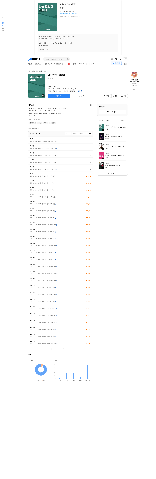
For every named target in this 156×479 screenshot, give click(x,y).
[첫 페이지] (51, 349)
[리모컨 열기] (3, 18)
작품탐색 (3, 25)
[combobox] (68, 133)
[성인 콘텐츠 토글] (125, 64)
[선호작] (116, 58)
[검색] (68, 59)
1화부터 (38, 133)
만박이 (51, 78)
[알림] (120, 58)
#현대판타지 (32, 123)
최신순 (32, 133)
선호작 (3, 30)
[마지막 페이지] (70, 349)
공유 (124, 96)
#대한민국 (52, 123)
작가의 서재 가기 (111, 112)
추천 (116, 96)
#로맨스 (45, 123)
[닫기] (120, 63)
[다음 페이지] (67, 349)
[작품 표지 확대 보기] (37, 86)
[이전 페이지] (54, 349)
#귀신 (39, 123)
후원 (107, 96)
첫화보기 (58, 96)
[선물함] (112, 58)
